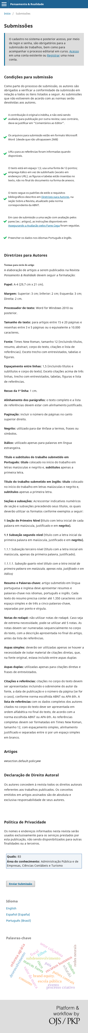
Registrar (53, 55)
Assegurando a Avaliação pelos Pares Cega (34, 225)
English (11, 908)
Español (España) (18, 914)
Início (7, 13)
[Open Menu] (4, 4)
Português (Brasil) (18, 920)
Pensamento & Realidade (27, 4)
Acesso (74, 51)
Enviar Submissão (20, 884)
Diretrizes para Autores (55, 197)
